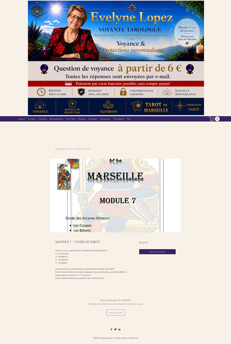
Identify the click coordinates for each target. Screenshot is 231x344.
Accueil (58, 149)
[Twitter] (115, 329)
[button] (215, 118)
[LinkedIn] (119, 329)
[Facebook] (111, 329)
